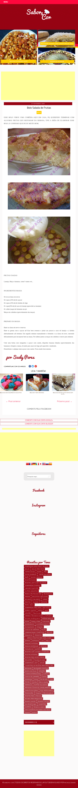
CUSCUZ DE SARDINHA (32, 629)
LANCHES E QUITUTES (31, 588)
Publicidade (46, 621)
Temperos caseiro (39, 707)
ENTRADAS (35, 640)
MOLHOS (49, 632)
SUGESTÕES (42, 704)
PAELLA (48, 640)
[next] (3, 66)
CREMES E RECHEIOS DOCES (34, 616)
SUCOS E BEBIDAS (36, 577)
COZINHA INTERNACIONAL (33, 674)
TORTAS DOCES (30, 572)
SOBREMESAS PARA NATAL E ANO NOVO (37, 607)
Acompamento (29, 627)
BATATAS (27, 640)
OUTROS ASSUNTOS (31, 591)
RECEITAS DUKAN (30, 580)
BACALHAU (28, 668)
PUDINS (39, 572)
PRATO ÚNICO (29, 605)
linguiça (27, 712)
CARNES (45, 599)
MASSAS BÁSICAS (47, 618)
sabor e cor (9, 783)
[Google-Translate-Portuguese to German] (34, 465)
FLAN (51, 679)
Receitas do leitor (39, 660)
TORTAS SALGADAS (45, 574)
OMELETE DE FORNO (31, 690)
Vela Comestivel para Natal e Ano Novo (37, 709)
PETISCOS (44, 646)
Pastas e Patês (35, 621)
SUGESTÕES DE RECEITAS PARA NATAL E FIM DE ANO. (39, 666)
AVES (46, 610)
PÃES (45, 572)
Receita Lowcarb (30, 701)
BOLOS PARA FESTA (38, 569)
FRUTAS (27, 682)
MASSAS (27, 596)
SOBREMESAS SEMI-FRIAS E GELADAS (36, 566)
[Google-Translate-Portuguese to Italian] (37, 465)
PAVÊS (27, 577)
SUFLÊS (42, 663)
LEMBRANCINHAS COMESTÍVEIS (34, 632)
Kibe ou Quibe (43, 682)
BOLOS (39, 112)
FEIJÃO (43, 629)
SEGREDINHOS (29, 624)
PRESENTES (38, 635)
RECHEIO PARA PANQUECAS (33, 698)
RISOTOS (28, 602)
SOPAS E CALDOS (30, 610)
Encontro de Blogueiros (32, 618)
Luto (42, 640)
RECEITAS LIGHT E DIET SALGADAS (35, 583)
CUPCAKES (48, 616)
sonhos (34, 712)
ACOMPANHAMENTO (42, 624)
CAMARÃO (41, 671)
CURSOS (46, 674)
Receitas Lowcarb (43, 701)
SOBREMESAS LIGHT (31, 663)
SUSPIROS (28, 707)
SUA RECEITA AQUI (30, 704)
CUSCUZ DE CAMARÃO (32, 676)
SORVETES (44, 602)
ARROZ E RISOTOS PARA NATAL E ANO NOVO (39, 638)
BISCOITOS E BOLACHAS (40, 596)
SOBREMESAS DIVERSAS (32, 585)
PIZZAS (27, 621)
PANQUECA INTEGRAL (31, 643)
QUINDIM (38, 649)
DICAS (36, 679)
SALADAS (36, 602)
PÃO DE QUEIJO (48, 693)
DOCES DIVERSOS (30, 574)
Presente (38, 693)
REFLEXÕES (28, 660)
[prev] (1, 66)
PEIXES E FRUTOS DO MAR (33, 594)
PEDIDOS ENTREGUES (31, 646)
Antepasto (39, 627)
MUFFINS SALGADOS (40, 685)
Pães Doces (36, 613)
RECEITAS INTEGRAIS (31, 654)
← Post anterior (13, 401)
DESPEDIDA (28, 679)
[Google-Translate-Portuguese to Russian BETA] (47, 465)
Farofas (34, 682)
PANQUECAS (28, 635)
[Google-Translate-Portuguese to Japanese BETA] (40, 465)
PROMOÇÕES (29, 693)
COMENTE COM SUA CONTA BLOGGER (39, 424)
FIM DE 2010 (44, 679)
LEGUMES (28, 613)
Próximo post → (64, 401)
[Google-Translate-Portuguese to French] (30, 465)
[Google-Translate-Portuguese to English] (44, 465)
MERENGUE (28, 685)
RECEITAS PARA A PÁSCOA (33, 696)
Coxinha (44, 676)
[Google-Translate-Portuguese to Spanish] (50, 465)
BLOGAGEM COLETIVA (41, 668)
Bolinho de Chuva (30, 671)
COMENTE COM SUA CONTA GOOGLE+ (39, 420)
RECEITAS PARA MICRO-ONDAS (34, 657)
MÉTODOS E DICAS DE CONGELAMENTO (37, 687)
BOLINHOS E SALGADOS (32, 599)
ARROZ (40, 610)
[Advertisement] (38, 86)
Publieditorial (29, 649)
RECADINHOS (48, 594)
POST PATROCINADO (46, 690)
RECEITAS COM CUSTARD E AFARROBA (37, 652)
